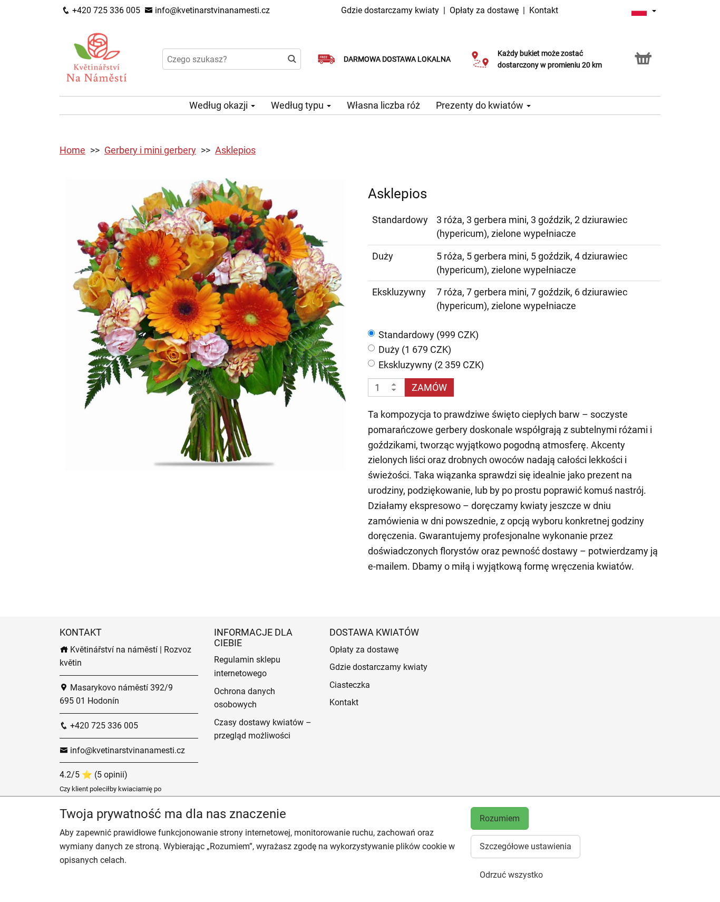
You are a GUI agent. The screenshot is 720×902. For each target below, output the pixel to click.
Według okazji (219, 105)
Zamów (429, 387)
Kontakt (543, 10)
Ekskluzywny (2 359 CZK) (431, 364)
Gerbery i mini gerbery (150, 150)
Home (72, 150)
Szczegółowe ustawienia (525, 846)
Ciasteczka (349, 685)
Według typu (298, 105)
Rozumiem (500, 818)
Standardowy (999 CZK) (428, 334)
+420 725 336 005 (105, 10)
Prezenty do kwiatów (481, 105)
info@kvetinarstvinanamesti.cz (211, 10)
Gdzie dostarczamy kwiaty (390, 10)
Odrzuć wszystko (511, 875)
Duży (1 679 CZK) (414, 349)
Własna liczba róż (383, 105)
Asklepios (235, 150)
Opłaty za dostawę (484, 10)
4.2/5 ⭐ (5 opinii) (94, 775)
